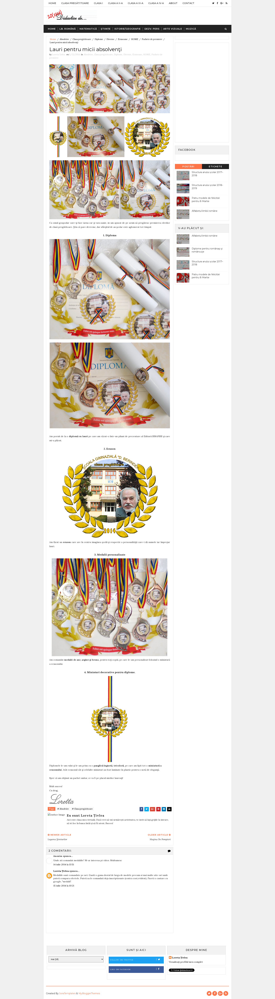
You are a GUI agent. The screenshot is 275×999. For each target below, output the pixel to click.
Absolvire (64, 39)
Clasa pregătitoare (82, 39)
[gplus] (222, 3)
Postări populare (188, 167)
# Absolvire (63, 809)
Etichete (215, 166)
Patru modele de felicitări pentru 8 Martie (206, 200)
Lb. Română (68, 28)
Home (52, 3)
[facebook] (217, 3)
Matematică (88, 28)
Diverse (110, 39)
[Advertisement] (200, 92)
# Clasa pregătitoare (82, 809)
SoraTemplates (67, 993)
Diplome (99, 39)
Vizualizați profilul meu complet (186, 961)
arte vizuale (172, 28)
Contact (188, 3)
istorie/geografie (127, 28)
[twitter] (213, 3)
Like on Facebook (120, 969)
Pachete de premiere (152, 39)
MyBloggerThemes (89, 993)
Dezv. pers (152, 28)
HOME (134, 39)
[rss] (226, 3)
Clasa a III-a (135, 3)
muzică (191, 28)
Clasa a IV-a (156, 3)
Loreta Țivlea (61, 871)
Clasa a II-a (115, 3)
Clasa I (98, 3)
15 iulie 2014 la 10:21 (63, 885)
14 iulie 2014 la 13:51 (63, 864)
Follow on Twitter (121, 960)
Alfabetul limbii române (204, 210)
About (173, 3)
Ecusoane (122, 39)
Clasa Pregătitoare (75, 3)
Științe (106, 28)
